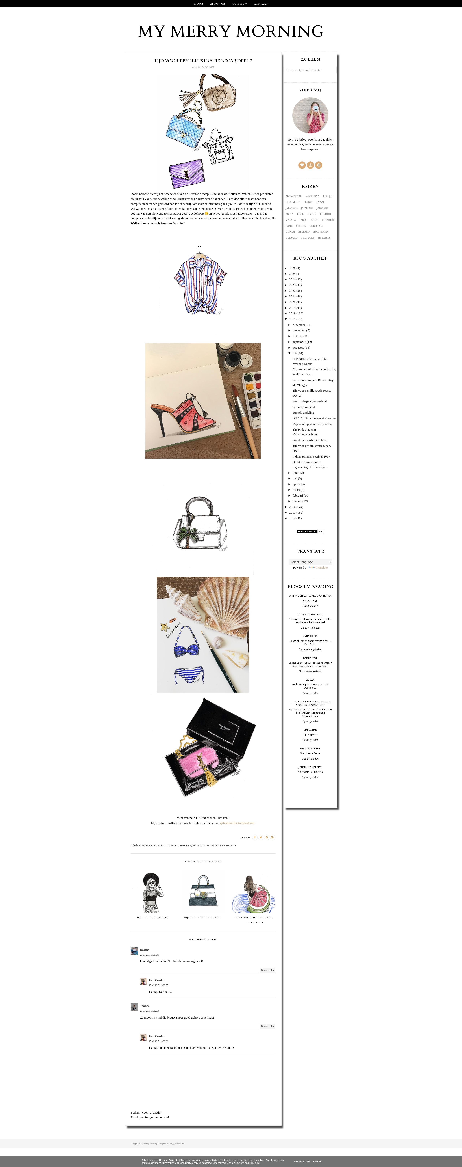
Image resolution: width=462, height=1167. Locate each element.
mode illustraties (203, 845)
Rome (289, 226)
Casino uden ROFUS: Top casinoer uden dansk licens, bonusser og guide (310, 664)
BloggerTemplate (176, 1143)
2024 (292, 279)
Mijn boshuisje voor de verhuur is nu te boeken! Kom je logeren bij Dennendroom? (310, 713)
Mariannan (310, 730)
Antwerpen (293, 196)
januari (297, 501)
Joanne (145, 1006)
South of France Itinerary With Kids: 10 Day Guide (310, 642)
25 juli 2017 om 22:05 (158, 985)
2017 (292, 319)
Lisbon (311, 214)
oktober (298, 336)
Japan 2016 (291, 208)
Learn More (302, 1161)
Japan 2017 (307, 208)
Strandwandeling (303, 412)
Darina (144, 950)
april (296, 484)
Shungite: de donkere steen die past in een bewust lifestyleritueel (310, 620)
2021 (292, 296)
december (299, 325)
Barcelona (312, 196)
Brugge (308, 202)
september (299, 342)
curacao (292, 237)
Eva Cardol (156, 980)
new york (307, 237)
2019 (292, 308)
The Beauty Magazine (310, 614)
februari (298, 495)
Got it (317, 1161)
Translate (322, 567)
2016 (292, 507)
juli (295, 353)
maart (296, 489)
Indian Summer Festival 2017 (311, 456)
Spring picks (310, 734)
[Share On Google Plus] (272, 837)
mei (295, 478)
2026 (292, 268)
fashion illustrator (179, 845)
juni (295, 472)
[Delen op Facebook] (254, 837)
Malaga (291, 220)
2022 (292, 290)
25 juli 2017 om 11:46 (149, 955)
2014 (292, 518)
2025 (292, 273)
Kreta (289, 214)
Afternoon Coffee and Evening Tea (310, 595)
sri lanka (324, 237)
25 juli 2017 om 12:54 (149, 1011)
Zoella (310, 679)
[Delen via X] (260, 837)
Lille (300, 214)
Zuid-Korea (320, 231)
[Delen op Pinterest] (266, 837)
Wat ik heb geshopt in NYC (310, 440)
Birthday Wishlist (304, 407)
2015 (292, 512)
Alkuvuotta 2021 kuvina (310, 771)
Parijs (303, 220)
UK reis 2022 (316, 226)
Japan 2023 (322, 208)
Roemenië (328, 220)
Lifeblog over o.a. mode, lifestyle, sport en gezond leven (310, 703)
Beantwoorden (267, 970)
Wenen (290, 231)
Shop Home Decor (310, 753)
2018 (292, 313)
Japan (320, 202)
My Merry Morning (231, 32)
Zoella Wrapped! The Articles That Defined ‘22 (310, 686)
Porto (314, 220)
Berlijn (327, 196)
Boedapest (293, 202)
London (325, 214)
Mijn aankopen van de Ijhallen (312, 424)
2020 (292, 302)
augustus (298, 347)
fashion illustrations (152, 845)
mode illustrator (225, 845)
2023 (292, 285)
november (299, 330)
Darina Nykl (310, 658)
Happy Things (310, 600)
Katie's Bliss (310, 636)
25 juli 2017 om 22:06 (158, 1041)
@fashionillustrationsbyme (237, 823)
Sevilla (301, 226)
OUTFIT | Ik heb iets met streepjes (314, 418)
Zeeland (304, 231)
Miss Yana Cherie (310, 748)
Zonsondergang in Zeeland (310, 401)
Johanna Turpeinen (310, 767)
